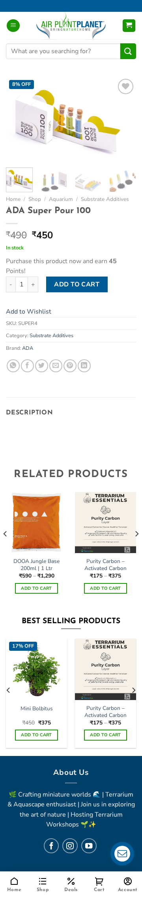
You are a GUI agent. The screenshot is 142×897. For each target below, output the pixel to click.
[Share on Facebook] (27, 365)
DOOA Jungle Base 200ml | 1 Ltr (36, 565)
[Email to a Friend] (55, 365)
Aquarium (61, 199)
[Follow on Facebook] (51, 845)
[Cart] (129, 25)
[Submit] (128, 51)
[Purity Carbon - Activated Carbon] (105, 669)
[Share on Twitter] (41, 365)
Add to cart (76, 284)
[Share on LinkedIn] (84, 365)
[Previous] (18, 119)
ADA (27, 348)
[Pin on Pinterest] (70, 365)
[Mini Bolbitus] (36, 669)
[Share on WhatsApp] (13, 365)
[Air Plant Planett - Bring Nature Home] (71, 25)
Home (13, 199)
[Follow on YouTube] (88, 845)
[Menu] (13, 25)
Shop (34, 199)
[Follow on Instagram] (69, 845)
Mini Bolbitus (37, 708)
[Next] (123, 119)
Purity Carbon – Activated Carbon (105, 565)
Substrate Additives (105, 199)
